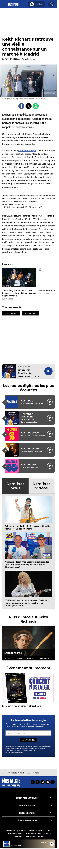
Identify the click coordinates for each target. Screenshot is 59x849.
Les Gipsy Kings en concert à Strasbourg (21, 705)
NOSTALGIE (27, 400)
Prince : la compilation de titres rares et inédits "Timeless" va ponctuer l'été (27, 527)
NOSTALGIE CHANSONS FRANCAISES (24, 371)
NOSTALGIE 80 (28, 464)
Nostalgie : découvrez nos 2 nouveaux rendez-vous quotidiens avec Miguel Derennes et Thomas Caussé (27, 564)
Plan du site (11, 830)
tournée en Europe (27, 150)
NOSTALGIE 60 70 (30, 432)
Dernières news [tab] (15, 486)
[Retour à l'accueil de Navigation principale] (13, 4)
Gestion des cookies (34, 836)
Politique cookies (15, 833)
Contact (22, 830)
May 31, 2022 (36, 207)
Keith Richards (13, 652)
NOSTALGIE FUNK (30, 448)
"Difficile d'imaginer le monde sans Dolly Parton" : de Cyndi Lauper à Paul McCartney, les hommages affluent (28, 603)
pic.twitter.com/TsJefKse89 (13, 204)
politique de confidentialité (14, 752)
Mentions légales (36, 830)
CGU (49, 830)
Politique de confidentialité (37, 833)
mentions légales (28, 750)
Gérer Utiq (18, 836)
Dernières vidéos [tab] (41, 486)
